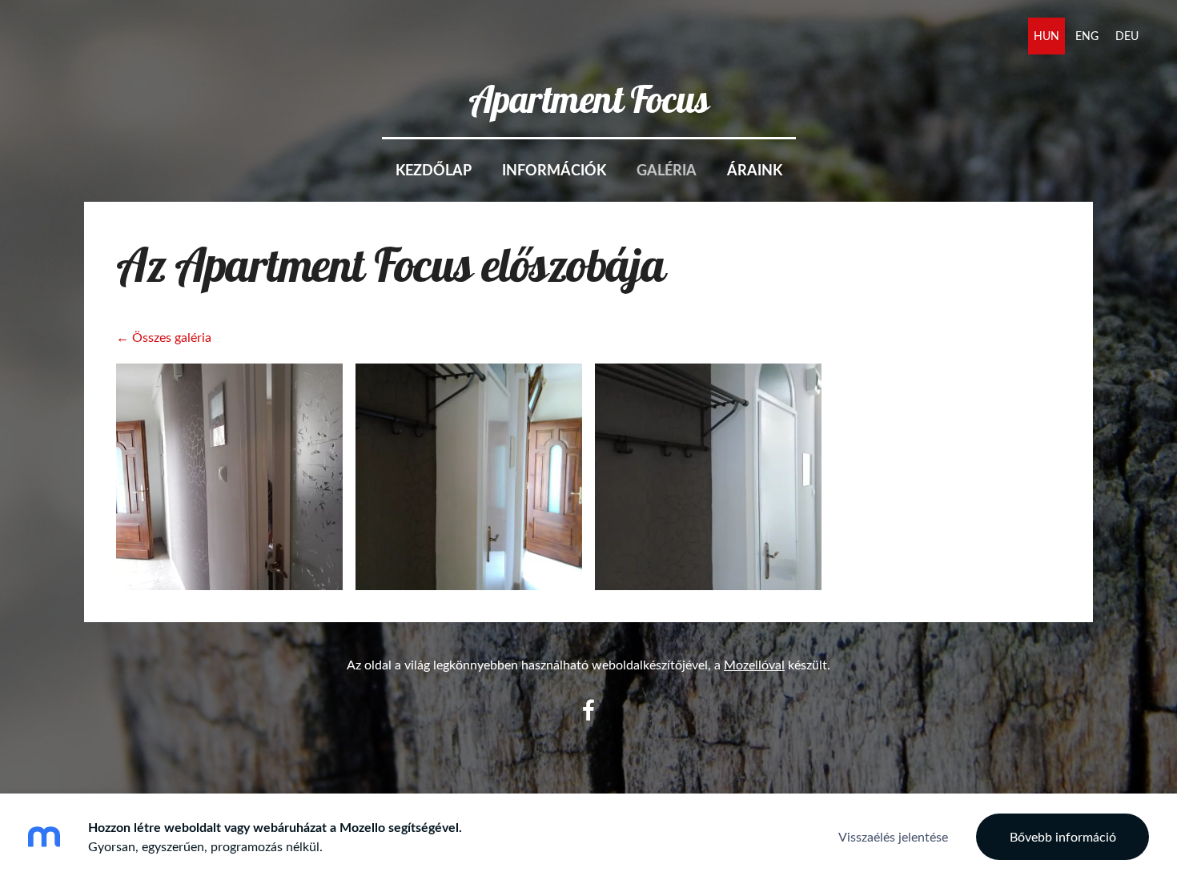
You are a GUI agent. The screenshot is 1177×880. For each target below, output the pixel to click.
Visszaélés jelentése (893, 837)
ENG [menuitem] (1087, 35)
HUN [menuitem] (1046, 35)
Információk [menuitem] (554, 169)
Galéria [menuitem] (667, 169)
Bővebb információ (1063, 837)
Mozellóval (754, 664)
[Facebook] (588, 710)
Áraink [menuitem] (754, 169)
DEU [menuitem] (1127, 35)
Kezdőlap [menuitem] (434, 169)
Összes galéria (171, 337)
